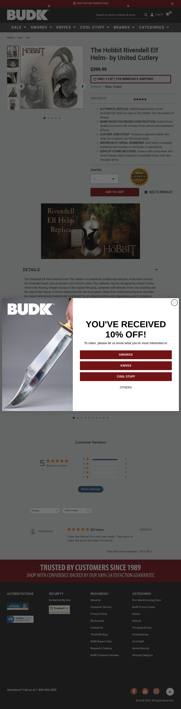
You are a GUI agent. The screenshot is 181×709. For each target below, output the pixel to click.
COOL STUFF (126, 376)
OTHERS (126, 387)
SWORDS (126, 354)
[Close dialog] (174, 303)
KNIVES (126, 365)
